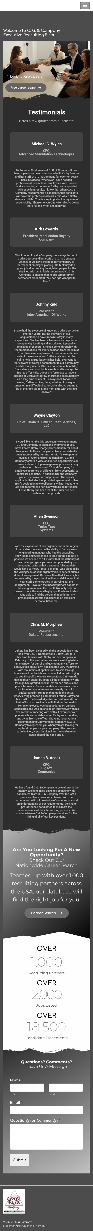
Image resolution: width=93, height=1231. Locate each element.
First (13, 1094)
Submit (19, 1160)
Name (16, 1080)
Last (52, 1094)
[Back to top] (83, 1221)
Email (16, 1103)
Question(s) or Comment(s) (35, 1121)
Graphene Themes (33, 1225)
